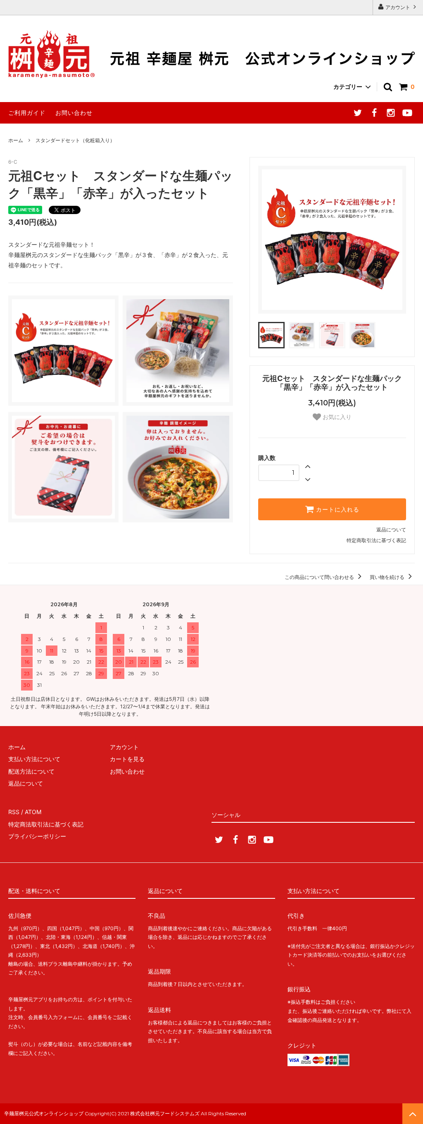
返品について (391, 529)
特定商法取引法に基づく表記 (45, 824)
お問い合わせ (74, 112)
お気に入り (336, 417)
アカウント (397, 7)
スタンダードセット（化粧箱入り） (75, 140)
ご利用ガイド (26, 112)
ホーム (15, 140)
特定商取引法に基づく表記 (376, 540)
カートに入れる (336, 509)
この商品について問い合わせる (320, 577)
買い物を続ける (388, 577)
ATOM (33, 811)
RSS (13, 811)
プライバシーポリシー (37, 836)
